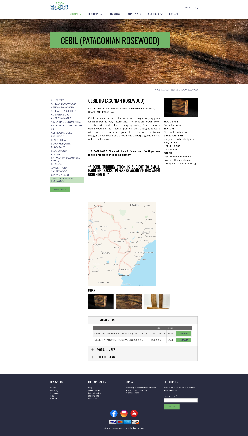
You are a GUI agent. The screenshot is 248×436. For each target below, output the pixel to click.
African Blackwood (63, 103)
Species (74, 14)
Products (93, 14)
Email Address (170, 396)
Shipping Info (93, 396)
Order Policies (94, 390)
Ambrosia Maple (61, 118)
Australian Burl (61, 132)
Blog (52, 396)
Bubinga (56, 164)
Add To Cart (183, 333)
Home (157, 90)
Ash (53, 129)
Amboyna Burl (60, 114)
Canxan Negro (60, 174)
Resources (153, 14)
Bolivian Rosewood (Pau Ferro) (66, 159)
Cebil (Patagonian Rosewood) (62, 179)
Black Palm (58, 147)
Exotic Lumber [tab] (105, 349)
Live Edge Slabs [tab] (106, 357)
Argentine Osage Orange (66, 125)
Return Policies (94, 393)
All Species (57, 100)
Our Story (114, 14)
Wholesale (92, 398)
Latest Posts (134, 14)
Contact (173, 14)
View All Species (60, 189)
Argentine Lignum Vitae (66, 121)
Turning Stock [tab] (105, 320)
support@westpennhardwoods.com (141, 387)
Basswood (57, 136)
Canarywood (59, 171)
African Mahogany (62, 107)
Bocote (55, 154)
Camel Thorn (59, 167)
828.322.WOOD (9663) (137, 390)
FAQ (90, 387)
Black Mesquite (61, 143)
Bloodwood (59, 150)
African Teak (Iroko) (63, 110)
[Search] (197, 7)
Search (53, 387)
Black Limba (58, 139)
